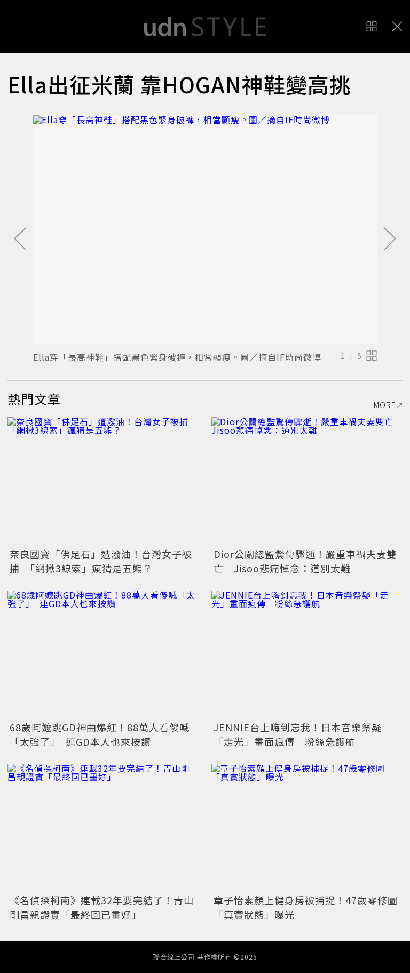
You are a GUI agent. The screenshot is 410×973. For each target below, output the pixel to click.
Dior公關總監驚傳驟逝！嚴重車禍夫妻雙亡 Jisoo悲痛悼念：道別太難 (305, 561)
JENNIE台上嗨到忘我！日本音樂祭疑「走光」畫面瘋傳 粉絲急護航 (298, 734)
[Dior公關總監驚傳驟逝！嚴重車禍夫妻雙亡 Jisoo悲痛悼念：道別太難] (307, 481)
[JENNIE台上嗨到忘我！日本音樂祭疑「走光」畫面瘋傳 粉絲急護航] (307, 654)
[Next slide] (390, 239)
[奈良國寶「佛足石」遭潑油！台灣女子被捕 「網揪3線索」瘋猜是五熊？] (103, 481)
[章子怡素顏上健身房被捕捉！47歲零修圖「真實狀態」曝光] (307, 827)
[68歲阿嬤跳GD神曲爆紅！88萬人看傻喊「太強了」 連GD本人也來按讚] (103, 654)
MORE (385, 405)
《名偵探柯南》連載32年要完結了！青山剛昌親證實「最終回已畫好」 (102, 907)
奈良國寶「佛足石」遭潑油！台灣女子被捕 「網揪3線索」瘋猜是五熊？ (101, 561)
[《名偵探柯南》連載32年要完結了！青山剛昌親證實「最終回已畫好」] (103, 827)
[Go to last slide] (20, 239)
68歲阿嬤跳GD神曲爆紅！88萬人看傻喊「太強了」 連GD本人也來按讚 (100, 734)
